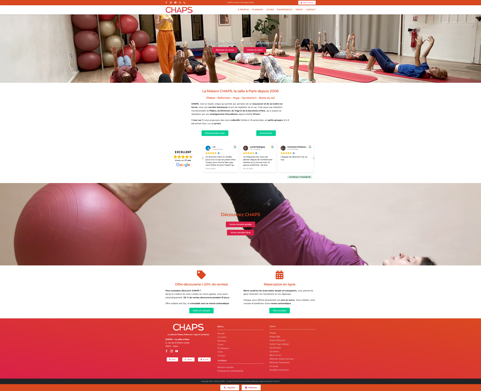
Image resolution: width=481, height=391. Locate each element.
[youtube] (175, 3)
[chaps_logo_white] (188, 324)
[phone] (185, 3)
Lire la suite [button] (210, 169)
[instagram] (171, 3)
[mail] (180, 3)
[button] (314, 158)
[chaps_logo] (179, 7)
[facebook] (166, 3)
